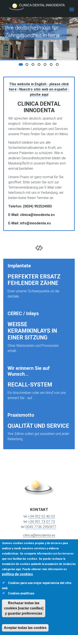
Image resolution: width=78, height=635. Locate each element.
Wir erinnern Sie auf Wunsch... (29, 371)
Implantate (19, 265)
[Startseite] (39, 7)
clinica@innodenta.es (39, 535)
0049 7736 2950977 (40, 527)
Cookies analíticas (21, 593)
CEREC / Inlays (23, 313)
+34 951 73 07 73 (41, 522)
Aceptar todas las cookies (25, 628)
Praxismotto (21, 415)
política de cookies (17, 574)
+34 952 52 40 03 (41, 516)
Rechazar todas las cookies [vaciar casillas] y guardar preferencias (23, 608)
